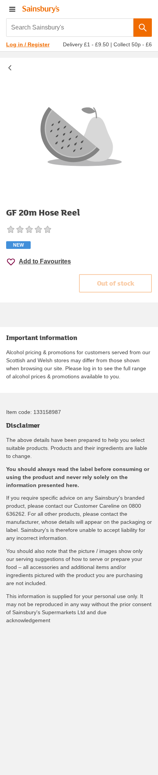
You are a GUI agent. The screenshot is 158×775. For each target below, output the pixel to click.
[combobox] (70, 27)
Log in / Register (27, 44)
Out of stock (115, 283)
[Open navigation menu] (12, 9)
